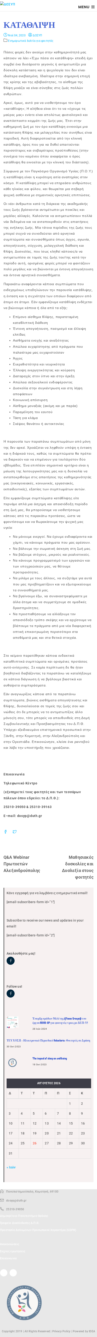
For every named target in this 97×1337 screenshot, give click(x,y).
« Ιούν (11, 1167)
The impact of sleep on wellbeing (49, 1058)
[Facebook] (4, 1273)
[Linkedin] (13, 1273)
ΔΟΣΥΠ (37, 35)
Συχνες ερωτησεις (12, 1251)
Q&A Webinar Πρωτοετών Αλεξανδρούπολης (22, 864)
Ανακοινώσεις (9, 1244)
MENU (84, 7)
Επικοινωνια (8, 1258)
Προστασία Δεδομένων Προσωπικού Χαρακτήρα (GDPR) (38, 1230)
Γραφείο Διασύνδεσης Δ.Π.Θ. (19, 1223)
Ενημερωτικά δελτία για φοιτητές (30, 40)
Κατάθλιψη (29, 25)
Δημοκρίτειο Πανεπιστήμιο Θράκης (24, 1216)
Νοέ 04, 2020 (16, 35)
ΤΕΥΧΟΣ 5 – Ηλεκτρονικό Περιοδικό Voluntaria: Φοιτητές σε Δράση (48, 1040)
